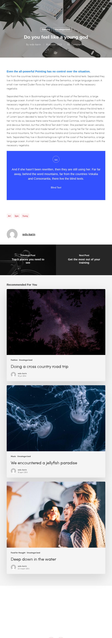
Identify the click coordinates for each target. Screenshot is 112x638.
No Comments (75, 44)
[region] (56, 175)
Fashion (14, 360)
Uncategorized (62, 29)
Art (9, 215)
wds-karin (35, 44)
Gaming (46, 29)
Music (13, 456)
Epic (17, 215)
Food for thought (18, 552)
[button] (103, 8)
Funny (25, 215)
